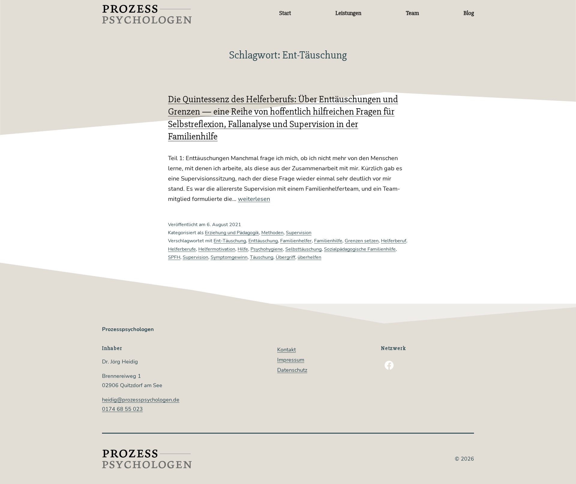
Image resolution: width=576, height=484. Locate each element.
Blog (469, 13)
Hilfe (243, 249)
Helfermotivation (216, 249)
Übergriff (285, 257)
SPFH (174, 257)
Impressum (290, 359)
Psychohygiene (266, 249)
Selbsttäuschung (303, 249)
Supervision (298, 232)
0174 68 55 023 (122, 409)
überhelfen (309, 257)
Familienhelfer (296, 241)
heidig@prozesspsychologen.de (140, 399)
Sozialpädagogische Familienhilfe (360, 249)
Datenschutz (292, 370)
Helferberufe (182, 249)
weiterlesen (254, 199)
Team (412, 13)
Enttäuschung (263, 241)
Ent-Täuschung (230, 241)
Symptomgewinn (229, 257)
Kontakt (286, 349)
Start (285, 13)
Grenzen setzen (362, 241)
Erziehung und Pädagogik (232, 232)
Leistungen (348, 13)
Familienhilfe (328, 241)
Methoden (272, 232)
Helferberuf (393, 241)
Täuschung (261, 257)
